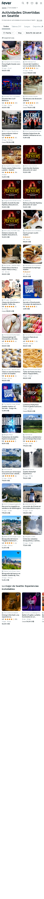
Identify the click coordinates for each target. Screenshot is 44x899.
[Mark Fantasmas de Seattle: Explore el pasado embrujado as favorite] (18, 416)
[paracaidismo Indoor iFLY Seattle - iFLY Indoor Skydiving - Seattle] (11, 119)
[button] (13, 8)
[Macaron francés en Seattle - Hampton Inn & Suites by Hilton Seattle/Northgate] (32, 323)
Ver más (39, 20)
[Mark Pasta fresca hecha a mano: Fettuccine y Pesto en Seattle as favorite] (18, 246)
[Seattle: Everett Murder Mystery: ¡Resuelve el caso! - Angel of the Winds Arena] (11, 189)
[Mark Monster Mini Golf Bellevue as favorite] (18, 78)
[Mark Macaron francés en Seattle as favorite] (39, 316)
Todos (6, 26)
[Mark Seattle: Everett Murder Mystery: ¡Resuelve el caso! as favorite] (18, 182)
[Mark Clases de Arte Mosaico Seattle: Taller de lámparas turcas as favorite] (18, 281)
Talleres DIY (16, 26)
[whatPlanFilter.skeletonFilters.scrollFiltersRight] (42, 26)
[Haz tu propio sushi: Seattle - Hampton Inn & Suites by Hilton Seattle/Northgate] (32, 219)
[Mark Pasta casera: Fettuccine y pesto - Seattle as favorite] (18, 147)
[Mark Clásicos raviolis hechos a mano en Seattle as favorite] (18, 351)
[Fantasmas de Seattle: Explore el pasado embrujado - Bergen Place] (11, 423)
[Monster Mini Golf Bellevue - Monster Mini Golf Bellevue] (11, 85)
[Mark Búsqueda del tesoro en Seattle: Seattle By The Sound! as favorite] (18, 552)
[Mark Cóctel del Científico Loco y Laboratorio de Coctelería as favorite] (39, 43)
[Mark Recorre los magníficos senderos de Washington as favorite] (18, 485)
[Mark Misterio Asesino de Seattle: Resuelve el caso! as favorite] (18, 212)
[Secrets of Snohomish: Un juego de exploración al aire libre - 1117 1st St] (32, 288)
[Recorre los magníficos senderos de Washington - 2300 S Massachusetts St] (11, 492)
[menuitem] (6, 26)
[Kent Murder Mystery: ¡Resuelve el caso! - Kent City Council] (32, 154)
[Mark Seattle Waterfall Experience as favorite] (39, 451)
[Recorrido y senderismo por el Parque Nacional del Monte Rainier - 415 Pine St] (32, 423)
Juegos (27, 26)
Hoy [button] (19, 33)
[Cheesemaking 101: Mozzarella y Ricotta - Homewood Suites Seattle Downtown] (11, 323)
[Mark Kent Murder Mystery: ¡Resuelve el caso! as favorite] (39, 147)
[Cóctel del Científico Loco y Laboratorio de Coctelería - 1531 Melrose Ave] (32, 50)
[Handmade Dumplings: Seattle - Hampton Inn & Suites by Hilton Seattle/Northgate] (32, 254)
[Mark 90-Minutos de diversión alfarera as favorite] (39, 78)
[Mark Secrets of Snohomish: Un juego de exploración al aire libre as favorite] (39, 281)
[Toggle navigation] (41, 3)
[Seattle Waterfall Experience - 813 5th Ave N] (32, 458)
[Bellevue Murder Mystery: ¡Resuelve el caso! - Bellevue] (32, 189)
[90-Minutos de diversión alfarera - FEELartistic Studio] (32, 85)
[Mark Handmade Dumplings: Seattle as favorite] (39, 246)
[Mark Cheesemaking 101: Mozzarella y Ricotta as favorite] (18, 316)
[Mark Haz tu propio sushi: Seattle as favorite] (39, 212)
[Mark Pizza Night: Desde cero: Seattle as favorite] (18, 43)
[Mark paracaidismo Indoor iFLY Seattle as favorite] (18, 112)
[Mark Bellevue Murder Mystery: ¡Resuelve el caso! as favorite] (39, 182)
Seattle (4, 8)
